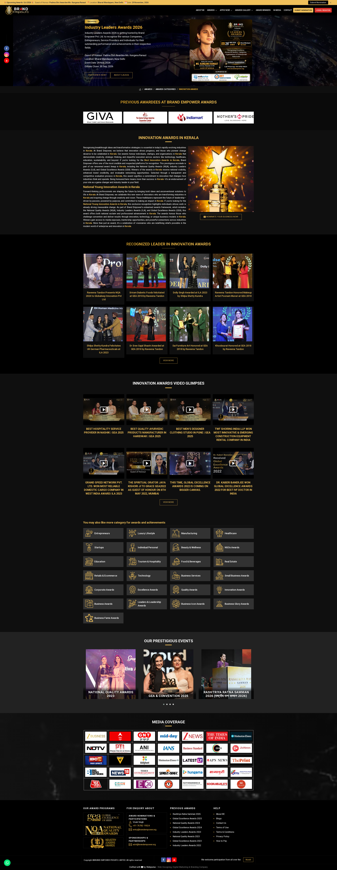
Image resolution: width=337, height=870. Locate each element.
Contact (288, 10)
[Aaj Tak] (96, 784)
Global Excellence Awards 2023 (187, 841)
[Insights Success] (144, 784)
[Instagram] (169, 859)
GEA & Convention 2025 (168, 696)
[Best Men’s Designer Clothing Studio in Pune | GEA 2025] (190, 409)
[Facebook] (163, 859)
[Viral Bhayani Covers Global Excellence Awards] (120, 760)
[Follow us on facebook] (6, 48)
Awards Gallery (243, 10)
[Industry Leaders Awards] (103, 843)
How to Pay (221, 841)
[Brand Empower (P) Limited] (17, 10)
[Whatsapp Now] (7, 862)
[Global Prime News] (241, 772)
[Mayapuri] (217, 772)
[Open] (216, 10)
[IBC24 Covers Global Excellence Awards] (96, 760)
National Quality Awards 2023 (110, 694)
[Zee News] (193, 736)
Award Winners (263, 10)
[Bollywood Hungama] (193, 772)
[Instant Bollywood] (168, 784)
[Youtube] (174, 859)
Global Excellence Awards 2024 (187, 827)
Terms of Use (222, 827)
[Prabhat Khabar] (168, 772)
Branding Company (199, 867)
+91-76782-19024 (141, 825)
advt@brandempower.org (144, 844)
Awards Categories (166, 89)
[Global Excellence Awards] (103, 817)
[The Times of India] (217, 736)
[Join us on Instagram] (6, 54)
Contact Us (221, 823)
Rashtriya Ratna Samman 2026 (187, 814)
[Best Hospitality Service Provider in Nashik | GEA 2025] (103, 409)
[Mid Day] (168, 736)
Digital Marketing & (181, 867)
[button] (163, 704)
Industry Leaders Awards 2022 (187, 845)
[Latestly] (193, 760)
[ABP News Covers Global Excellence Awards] (120, 736)
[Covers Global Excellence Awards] (241, 736)
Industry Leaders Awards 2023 (187, 832)
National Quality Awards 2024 (186, 823)
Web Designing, (165, 867)
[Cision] (120, 784)
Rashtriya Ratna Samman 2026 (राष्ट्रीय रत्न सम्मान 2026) (226, 694)
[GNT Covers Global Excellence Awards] (144, 736)
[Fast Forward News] (193, 784)
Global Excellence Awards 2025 (187, 818)
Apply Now (225, 10)
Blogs (219, 818)
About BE (200, 10)
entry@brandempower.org (144, 829)
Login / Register (323, 10)
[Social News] (217, 784)
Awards (211, 10)
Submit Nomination (318, 2)
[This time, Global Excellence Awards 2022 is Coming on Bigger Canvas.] (190, 463)
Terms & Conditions (225, 832)
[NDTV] (96, 748)
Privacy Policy (222, 836)
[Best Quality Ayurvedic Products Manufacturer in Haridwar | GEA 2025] (146, 409)
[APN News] (217, 760)
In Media (277, 10)
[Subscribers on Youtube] (6, 60)
